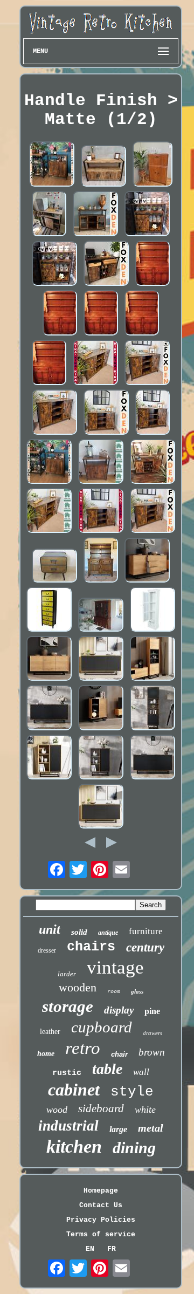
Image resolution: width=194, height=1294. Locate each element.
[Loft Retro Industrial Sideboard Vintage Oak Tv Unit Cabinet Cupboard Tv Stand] (147, 561)
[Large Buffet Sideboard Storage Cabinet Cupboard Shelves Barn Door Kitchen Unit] (100, 511)
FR (111, 1249)
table (107, 1068)
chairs (91, 947)
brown (151, 1052)
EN (90, 1249)
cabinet (74, 1089)
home (45, 1054)
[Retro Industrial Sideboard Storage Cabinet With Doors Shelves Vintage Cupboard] (100, 462)
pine (152, 1011)
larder (67, 974)
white (145, 1109)
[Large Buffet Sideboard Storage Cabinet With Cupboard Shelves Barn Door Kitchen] (95, 363)
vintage (115, 967)
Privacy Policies (100, 1220)
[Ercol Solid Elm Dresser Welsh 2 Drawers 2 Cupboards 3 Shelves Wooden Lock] (152, 264)
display (119, 1010)
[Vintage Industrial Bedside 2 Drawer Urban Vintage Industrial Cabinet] (54, 566)
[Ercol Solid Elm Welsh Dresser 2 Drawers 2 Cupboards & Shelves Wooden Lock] (100, 561)
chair (119, 1054)
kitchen (74, 1146)
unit (49, 929)
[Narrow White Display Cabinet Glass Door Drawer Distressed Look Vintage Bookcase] (152, 610)
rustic (66, 1073)
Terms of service (100, 1234)
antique (108, 932)
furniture (146, 931)
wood (56, 1109)
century (145, 947)
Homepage (101, 1191)
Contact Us (100, 1205)
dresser (47, 950)
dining (134, 1147)
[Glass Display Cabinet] (100, 616)
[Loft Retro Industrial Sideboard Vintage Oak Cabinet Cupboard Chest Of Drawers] (100, 807)
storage (67, 1006)
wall (141, 1072)
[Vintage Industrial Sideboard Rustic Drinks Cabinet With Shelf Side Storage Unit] (49, 214)
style (132, 1092)
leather (50, 1032)
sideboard (101, 1108)
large (118, 1129)
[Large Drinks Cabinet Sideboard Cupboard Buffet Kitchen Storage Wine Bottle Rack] (106, 264)
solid (79, 932)
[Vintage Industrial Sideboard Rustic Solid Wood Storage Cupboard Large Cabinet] (103, 166)
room (113, 992)
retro (82, 1048)
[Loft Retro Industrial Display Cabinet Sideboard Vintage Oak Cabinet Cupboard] (152, 659)
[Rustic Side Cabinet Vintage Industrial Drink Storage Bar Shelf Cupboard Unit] (54, 264)
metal (150, 1128)
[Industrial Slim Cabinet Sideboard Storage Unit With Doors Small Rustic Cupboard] (51, 164)
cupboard (101, 1027)
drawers (152, 1033)
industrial (68, 1126)
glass (137, 991)
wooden (77, 987)
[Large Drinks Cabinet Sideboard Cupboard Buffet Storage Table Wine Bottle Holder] (152, 462)
